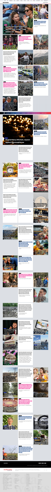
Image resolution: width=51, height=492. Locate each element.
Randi (34, 0)
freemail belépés (45, 2)
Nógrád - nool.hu (5, 486)
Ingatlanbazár (38, 0)
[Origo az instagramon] (42, 463)
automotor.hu (28, 476)
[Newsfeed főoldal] (6, 463)
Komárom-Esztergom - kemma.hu (7, 485)
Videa (14, 0)
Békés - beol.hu (5, 477)
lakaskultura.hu (28, 477)
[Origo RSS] (45, 463)
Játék (41, 0)
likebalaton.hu (28, 479)
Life (7, 0)
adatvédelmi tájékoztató (29, 465)
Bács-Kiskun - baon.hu (6, 475)
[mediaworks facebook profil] (44, 470)
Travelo (25, 0)
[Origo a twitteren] (40, 463)
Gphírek (28, 0)
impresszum (43, 465)
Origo (5, 0)
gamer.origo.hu (28, 478)
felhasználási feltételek (35, 465)
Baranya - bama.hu (5, 476)
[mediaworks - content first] (8, 470)
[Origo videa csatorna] (44, 463)
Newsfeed (18, 0)
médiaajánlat (46, 465)
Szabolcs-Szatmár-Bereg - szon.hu (7, 488)
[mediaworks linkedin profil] (46, 470)
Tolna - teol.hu (5, 489)
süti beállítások (39, 465)
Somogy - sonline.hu (5, 487)
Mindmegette (10, 0)
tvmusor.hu (27, 485)
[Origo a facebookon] (39, 463)
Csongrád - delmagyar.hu (6, 479)
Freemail (21, 0)
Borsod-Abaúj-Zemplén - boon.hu (7, 478)
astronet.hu (27, 475)
